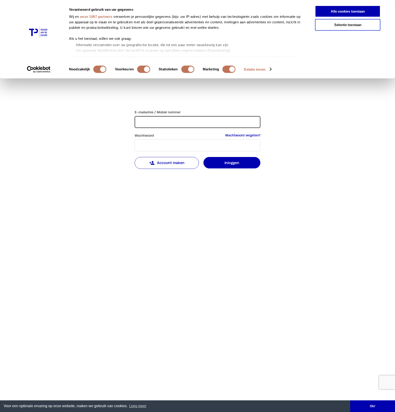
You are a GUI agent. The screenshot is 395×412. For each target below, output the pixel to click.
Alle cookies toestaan (348, 11)
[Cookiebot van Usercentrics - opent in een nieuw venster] (39, 69)
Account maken (170, 163)
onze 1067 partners (96, 17)
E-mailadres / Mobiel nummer (158, 112)
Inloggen (231, 163)
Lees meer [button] (137, 406)
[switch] (143, 69)
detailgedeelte (230, 57)
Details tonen (254, 69)
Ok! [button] (372, 406)
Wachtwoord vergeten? (242, 135)
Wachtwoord (144, 135)
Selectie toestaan (347, 25)
